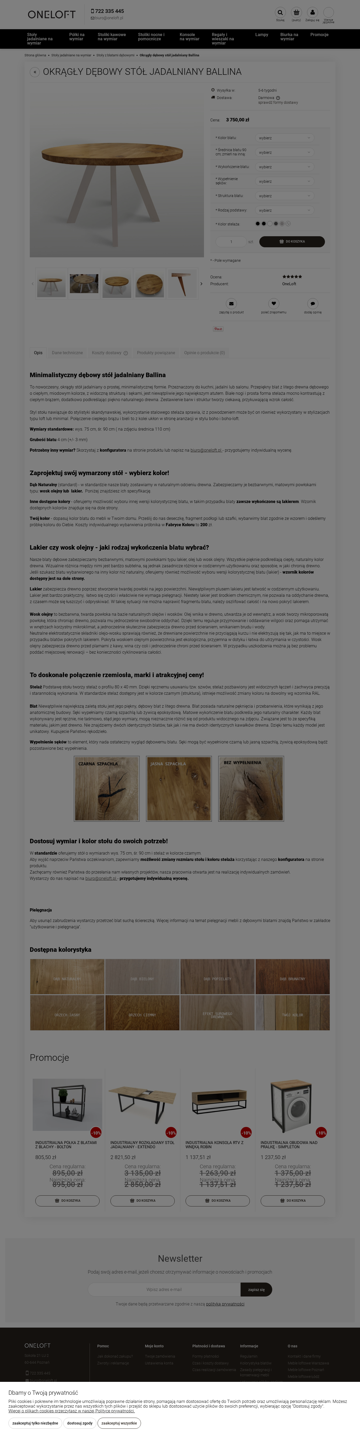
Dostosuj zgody (80, 1423)
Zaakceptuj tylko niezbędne (35, 1423)
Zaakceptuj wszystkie (119, 1423)
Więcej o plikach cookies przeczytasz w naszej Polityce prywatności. (71, 1410)
